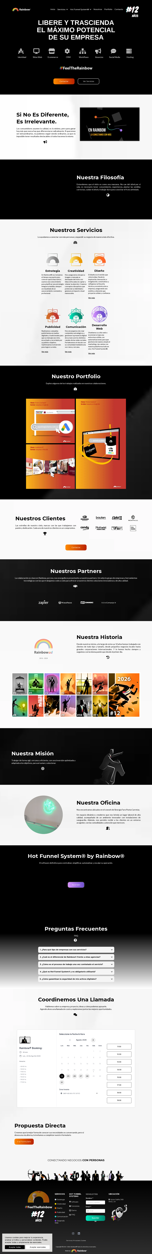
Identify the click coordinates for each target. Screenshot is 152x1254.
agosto (79, 1040)
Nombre (89, 1198)
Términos (69, 1240)
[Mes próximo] (93, 1040)
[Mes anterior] (70, 1040)
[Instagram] (73, 1233)
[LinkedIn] (79, 1233)
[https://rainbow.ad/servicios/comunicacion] (76, 315)
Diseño (99, 270)
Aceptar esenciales (38, 1247)
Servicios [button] (61, 9)
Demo (74, 1210)
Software (74, 1202)
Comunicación (76, 326)
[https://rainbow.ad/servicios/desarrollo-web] (99, 314)
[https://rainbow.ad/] (21, 9)
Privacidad (76, 1240)
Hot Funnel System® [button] (79, 9)
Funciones (75, 1206)
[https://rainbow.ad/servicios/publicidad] (53, 315)
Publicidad (52, 326)
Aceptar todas (15, 1247)
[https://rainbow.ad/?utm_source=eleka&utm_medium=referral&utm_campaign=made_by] (76, 1251)
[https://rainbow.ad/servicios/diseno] (99, 259)
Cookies (83, 1240)
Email (88, 1207)
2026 (84, 1040)
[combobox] (79, 1093)
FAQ (73, 1215)
